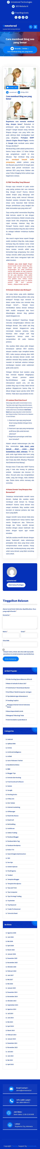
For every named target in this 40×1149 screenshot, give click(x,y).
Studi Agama (11, 871)
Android (10, 739)
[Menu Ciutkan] (35, 27)
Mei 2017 (10, 979)
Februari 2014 (11, 1035)
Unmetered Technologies (21, 2)
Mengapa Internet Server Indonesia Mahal (18, 706)
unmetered (12, 92)
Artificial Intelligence (14, 752)
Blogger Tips (11, 773)
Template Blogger (13, 879)
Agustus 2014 (11, 1009)
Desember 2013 (12, 1043)
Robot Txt (10, 850)
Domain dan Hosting (14, 777)
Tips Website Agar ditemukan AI (17, 696)
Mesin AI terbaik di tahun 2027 (16, 683)
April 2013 (10, 1064)
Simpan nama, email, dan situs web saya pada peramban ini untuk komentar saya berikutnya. (18, 653)
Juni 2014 (10, 1018)
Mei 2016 (10, 984)
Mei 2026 (10, 941)
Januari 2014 (11, 1039)
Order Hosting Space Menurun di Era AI (19, 679)
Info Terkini (11, 803)
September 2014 (12, 1005)
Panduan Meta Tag (13, 841)
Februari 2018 (11, 971)
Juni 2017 (10, 975)
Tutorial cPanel (12, 913)
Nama (5, 631)
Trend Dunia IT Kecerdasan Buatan (18, 688)
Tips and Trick (12, 888)
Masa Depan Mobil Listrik (15, 711)
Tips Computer (12, 892)
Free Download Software (15, 782)
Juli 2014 (10, 1013)
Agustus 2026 (11, 933)
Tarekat (10, 875)
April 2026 (10, 945)
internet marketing (13, 807)
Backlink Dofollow (13, 765)
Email (23, 631)
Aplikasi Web (11, 743)
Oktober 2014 (11, 1001)
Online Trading (12, 833)
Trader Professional (13, 909)
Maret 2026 (11, 950)
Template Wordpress (14, 883)
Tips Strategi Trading (14, 896)
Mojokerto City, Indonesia (24, 1126)
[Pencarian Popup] (31, 27)
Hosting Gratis (12, 794)
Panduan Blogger (13, 837)
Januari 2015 (11, 988)
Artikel (25, 48)
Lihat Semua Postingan (16, 585)
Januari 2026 (11, 954)
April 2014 (10, 1026)
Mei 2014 (10, 1022)
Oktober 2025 (11, 967)
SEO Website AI (22, 6)
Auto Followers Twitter (15, 760)
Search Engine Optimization (16, 854)
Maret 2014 (11, 1030)
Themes (15, 1146)
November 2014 (12, 996)
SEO (16, 87)
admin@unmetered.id (23, 1090)
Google (9, 790)
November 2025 (12, 962)
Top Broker (11, 900)
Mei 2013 (10, 1060)
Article (9, 748)
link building (11, 824)
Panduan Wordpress (13, 845)
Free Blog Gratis (22, 13)
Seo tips (10, 862)
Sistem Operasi (12, 867)
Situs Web (6, 640)
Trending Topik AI (12, 700)
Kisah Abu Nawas (12, 816)
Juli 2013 (10, 1052)
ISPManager (11, 811)
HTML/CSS (10, 799)
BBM (8, 769)
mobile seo (11, 828)
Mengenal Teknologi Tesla (15, 715)
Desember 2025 (12, 958)
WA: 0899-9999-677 (23, 1102)
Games (9, 786)
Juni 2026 (10, 937)
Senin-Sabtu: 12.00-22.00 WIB (24, 1114)
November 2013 (12, 1047)
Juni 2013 (10, 1056)
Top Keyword (11, 905)
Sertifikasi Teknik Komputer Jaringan (19, 692)
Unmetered (31, 1146)
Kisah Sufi (10, 820)
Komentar (6, 615)
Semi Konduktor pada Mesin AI (17, 720)
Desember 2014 (12, 992)
